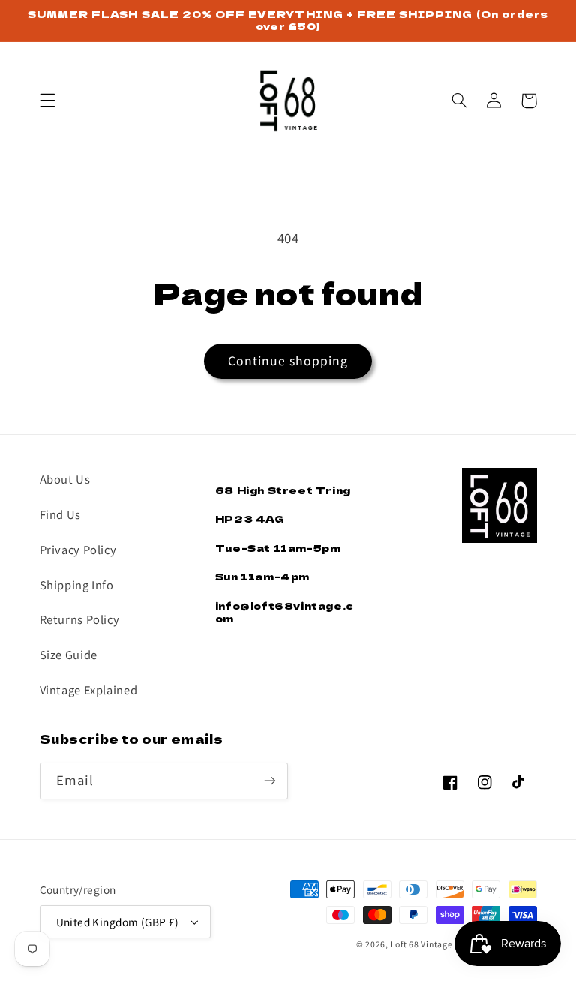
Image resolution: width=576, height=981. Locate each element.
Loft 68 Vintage (421, 944)
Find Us (60, 514)
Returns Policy (80, 619)
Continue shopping (288, 360)
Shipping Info (77, 584)
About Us (65, 479)
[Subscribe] (270, 781)
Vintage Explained (89, 690)
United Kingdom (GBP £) (117, 921)
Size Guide (69, 654)
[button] (47, 100)
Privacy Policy (78, 549)
